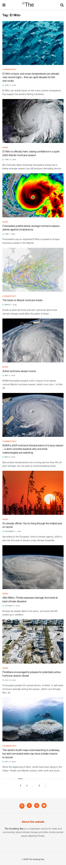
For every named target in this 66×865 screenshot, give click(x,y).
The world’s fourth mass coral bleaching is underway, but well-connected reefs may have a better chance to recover (31, 753)
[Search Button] (62, 5)
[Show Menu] (3, 5)
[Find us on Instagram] (36, 805)
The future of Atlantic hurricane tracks (22, 300)
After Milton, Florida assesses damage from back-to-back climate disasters (30, 599)
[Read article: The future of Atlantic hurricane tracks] (33, 270)
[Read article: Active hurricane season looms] (33, 340)
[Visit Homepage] (33, 5)
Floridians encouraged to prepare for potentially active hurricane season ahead (31, 673)
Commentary (9, 69)
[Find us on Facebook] (29, 805)
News (5, 147)
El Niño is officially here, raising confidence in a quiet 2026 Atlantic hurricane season (30, 153)
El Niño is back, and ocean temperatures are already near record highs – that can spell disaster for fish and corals (30, 77)
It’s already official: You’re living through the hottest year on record (32, 525)
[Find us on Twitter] (22, 805)
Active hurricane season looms (19, 371)
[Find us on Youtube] (44, 805)
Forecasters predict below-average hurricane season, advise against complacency (31, 227)
